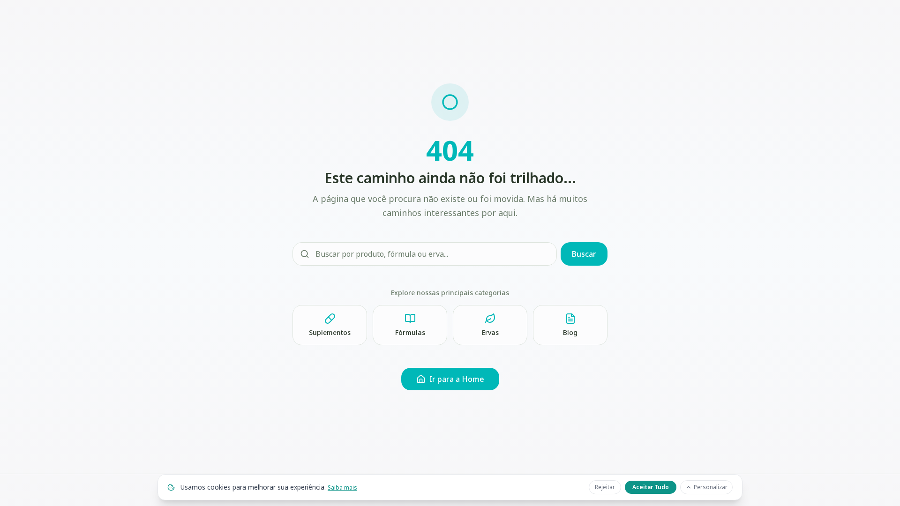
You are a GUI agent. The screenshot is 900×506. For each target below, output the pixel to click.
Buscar (584, 254)
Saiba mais (342, 487)
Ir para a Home (456, 379)
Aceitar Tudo (650, 487)
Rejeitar (605, 487)
